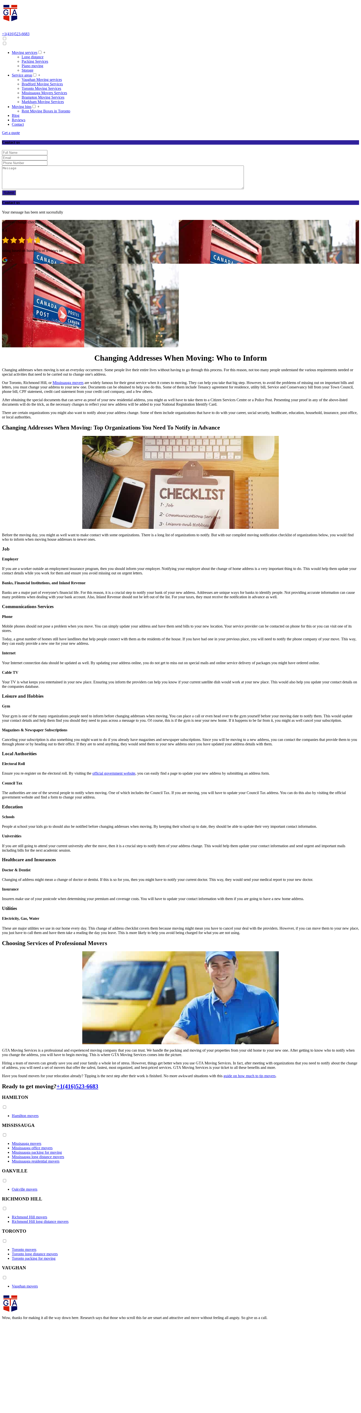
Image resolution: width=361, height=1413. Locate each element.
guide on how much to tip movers (249, 1076)
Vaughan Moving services (42, 79)
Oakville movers (24, 1189)
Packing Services (35, 61)
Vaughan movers (25, 1286)
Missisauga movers (26, 1143)
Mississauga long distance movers (38, 1157)
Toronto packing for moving (34, 1258)
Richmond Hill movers (29, 1217)
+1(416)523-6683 (77, 1086)
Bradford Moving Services (42, 84)
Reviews (18, 120)
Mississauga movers (68, 383)
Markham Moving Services (43, 102)
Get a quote (11, 133)
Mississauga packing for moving (37, 1152)
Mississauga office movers (32, 1148)
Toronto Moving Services (41, 88)
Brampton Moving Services (43, 97)
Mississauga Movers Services (44, 93)
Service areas (22, 75)
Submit (9, 193)
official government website (113, 773)
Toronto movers (24, 1249)
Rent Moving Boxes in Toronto (46, 111)
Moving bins (21, 107)
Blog (15, 115)
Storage (27, 70)
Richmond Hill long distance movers (40, 1221)
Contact (18, 124)
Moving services (24, 52)
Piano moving (32, 66)
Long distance (32, 57)
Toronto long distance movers (35, 1254)
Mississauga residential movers (35, 1161)
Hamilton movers (25, 1116)
